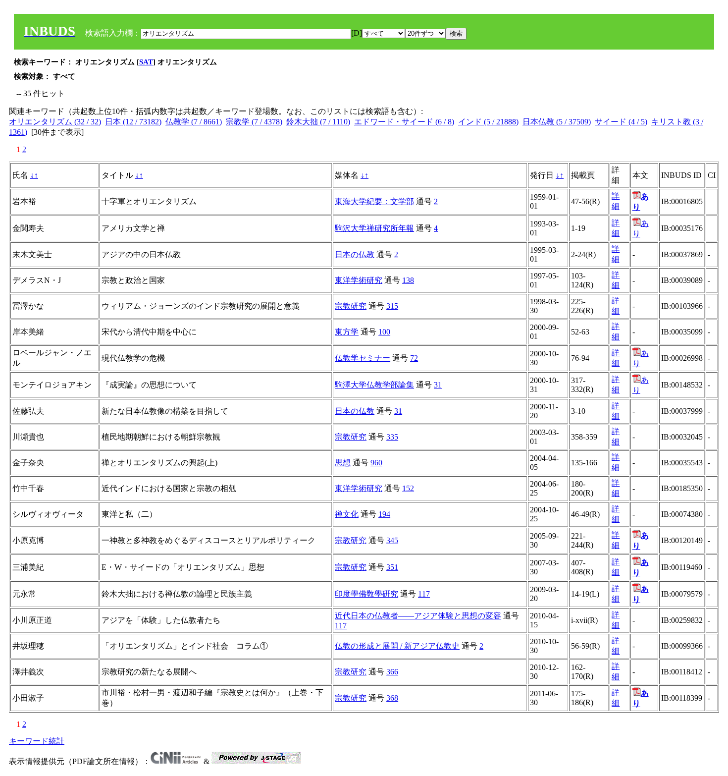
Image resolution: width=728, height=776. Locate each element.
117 (424, 594)
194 (384, 514)
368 (392, 698)
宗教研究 (350, 306)
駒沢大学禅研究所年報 (374, 228)
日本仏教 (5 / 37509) (556, 121)
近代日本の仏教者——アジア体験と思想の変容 (418, 615)
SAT (146, 62)
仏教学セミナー (362, 358)
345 (392, 540)
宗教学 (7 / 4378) (254, 121)
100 (384, 332)
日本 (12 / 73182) (133, 121)
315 (392, 306)
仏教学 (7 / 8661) (193, 121)
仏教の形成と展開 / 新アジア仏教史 (397, 646)
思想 (343, 462)
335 (392, 437)
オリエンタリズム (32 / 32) (55, 121)
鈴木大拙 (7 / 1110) (318, 121)
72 (414, 358)
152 (408, 488)
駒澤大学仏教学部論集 (374, 385)
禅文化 (347, 514)
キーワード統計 (36, 741)
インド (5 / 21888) (488, 121)
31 (438, 385)
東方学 (347, 332)
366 (392, 671)
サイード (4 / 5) (621, 121)
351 (392, 567)
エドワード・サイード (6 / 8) (404, 121)
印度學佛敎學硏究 (366, 594)
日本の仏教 (354, 254)
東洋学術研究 (358, 280)
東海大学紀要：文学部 (374, 201)
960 (376, 462)
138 (408, 280)
